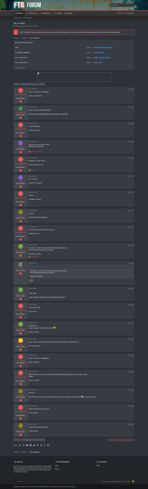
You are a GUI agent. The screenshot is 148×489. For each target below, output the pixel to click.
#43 (132, 123)
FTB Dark (21, 481)
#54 (132, 323)
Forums (57, 469)
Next (41, 84)
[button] (38, 13)
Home (57, 465)
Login (98, 465)
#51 (132, 263)
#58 (132, 390)
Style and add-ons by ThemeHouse (64, 486)
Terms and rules (106, 481)
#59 (132, 406)
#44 (132, 142)
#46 (132, 176)
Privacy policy (116, 481)
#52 (132, 288)
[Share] (129, 89)
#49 (132, 227)
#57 (132, 371)
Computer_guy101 (20, 26)
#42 (132, 107)
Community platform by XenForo (33, 486)
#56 (132, 355)
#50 (132, 245)
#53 (132, 305)
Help (123, 481)
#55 (132, 339)
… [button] (34, 84)
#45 (132, 158)
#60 (132, 424)
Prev (17, 84)
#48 (132, 211)
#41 (132, 89)
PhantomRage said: (36, 267)
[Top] (131, 481)
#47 (132, 192)
